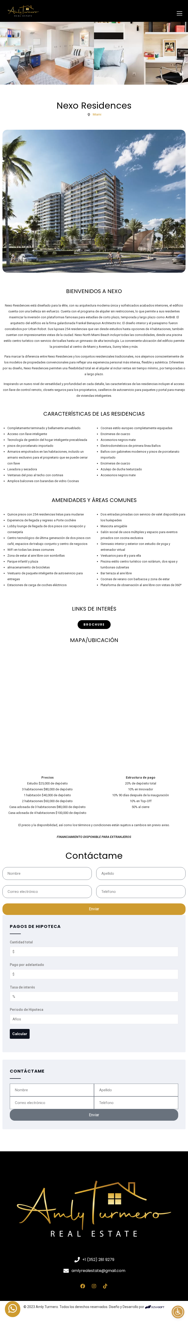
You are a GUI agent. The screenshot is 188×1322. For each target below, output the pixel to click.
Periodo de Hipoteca (26, 1010)
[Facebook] (82, 1286)
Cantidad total (21, 942)
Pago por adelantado (27, 965)
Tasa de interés (22, 987)
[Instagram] (94, 1286)
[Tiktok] (105, 1286)
